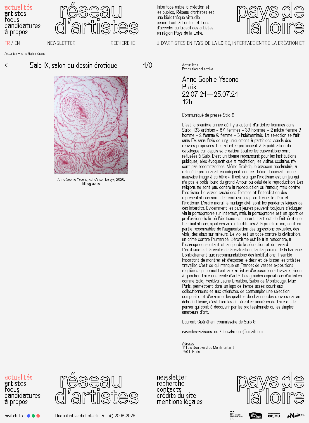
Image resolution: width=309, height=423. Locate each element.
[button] (28, 416)
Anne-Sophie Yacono (210, 80)
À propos (16, 32)
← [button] (7, 66)
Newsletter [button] (61, 43)
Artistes (15, 14)
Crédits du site (176, 396)
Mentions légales (179, 402)
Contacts (169, 389)
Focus (12, 20)
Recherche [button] (123, 43)
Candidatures (22, 26)
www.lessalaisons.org (201, 331)
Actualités (18, 7)
